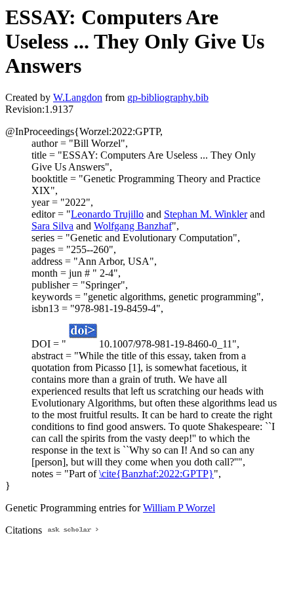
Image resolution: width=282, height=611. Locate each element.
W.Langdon (77, 97)
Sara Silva (52, 225)
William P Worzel (179, 507)
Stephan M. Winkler (205, 214)
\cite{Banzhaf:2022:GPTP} (156, 473)
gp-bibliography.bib (168, 97)
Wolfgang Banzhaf (133, 225)
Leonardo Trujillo (107, 214)
